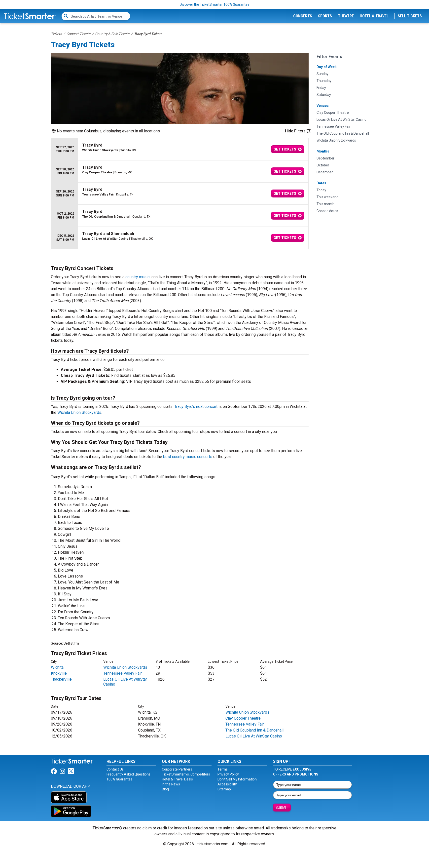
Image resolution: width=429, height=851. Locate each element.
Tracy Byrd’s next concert (195, 406)
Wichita (57, 667)
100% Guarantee (120, 779)
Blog (165, 789)
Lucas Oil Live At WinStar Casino (253, 736)
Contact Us (115, 769)
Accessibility (227, 784)
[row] (180, 149)
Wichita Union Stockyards (79, 412)
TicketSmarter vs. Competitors (186, 774)
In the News (171, 784)
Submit (282, 808)
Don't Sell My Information (237, 779)
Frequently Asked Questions (128, 774)
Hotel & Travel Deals (177, 779)
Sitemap (224, 789)
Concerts (302, 16)
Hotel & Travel (374, 16)
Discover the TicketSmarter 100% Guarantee (215, 4)
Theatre (346, 16)
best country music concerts (187, 456)
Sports (325, 16)
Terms (222, 769)
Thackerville (61, 679)
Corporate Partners (177, 769)
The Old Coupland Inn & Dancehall (254, 730)
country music (137, 276)
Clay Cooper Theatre (243, 718)
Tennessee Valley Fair (122, 673)
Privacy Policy (228, 774)
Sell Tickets (410, 16)
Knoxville (59, 673)
